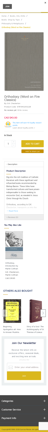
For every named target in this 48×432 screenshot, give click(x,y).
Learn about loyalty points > (24, 128)
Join (24, 376)
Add (33, 143)
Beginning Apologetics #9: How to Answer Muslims (12, 329)
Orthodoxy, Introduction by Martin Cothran (11, 266)
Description (12, 164)
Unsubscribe (24, 360)
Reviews (13, 217)
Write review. (22, 110)
